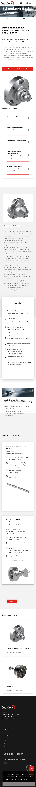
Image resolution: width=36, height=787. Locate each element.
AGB (5, 746)
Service (6, 741)
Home (3, 18)
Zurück (12, 601)
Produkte (9, 18)
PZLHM (10, 686)
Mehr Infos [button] (26, 779)
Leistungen (7, 735)
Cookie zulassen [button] (18, 784)
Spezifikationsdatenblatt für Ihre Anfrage (17, 69)
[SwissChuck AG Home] (7, 3)
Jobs (5, 743)
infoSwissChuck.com (8, 718)
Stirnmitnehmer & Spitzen (19, 649)
